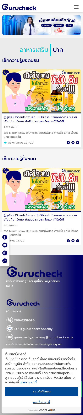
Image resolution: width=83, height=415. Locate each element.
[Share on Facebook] (68, 142)
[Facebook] (4, 237)
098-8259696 (24, 320)
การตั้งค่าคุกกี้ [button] (41, 402)
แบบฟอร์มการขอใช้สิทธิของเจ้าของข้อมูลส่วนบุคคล (33, 344)
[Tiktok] (4, 261)
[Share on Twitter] (77, 142)
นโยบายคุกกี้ (28, 382)
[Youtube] (4, 245)
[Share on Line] (73, 142)
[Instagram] (4, 253)
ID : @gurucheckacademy (33, 329)
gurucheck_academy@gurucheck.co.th (43, 337)
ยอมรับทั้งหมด (42, 392)
